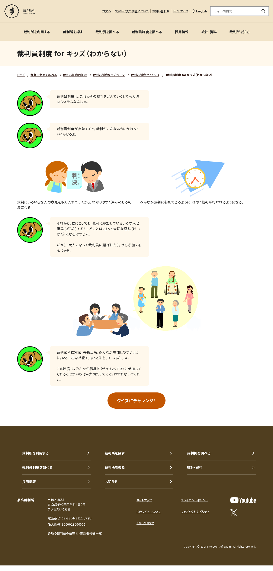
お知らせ (111, 481)
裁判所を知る (239, 31)
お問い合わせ (160, 11)
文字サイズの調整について (132, 11)
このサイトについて (148, 511)
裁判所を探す (73, 31)
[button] (257, 410)
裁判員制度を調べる (147, 31)
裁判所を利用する (37, 31)
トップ (21, 75)
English (201, 11)
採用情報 (182, 31)
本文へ (106, 11)
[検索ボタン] (263, 11)
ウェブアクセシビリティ (195, 511)
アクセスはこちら (59, 509)
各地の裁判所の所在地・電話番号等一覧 (75, 533)
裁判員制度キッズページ (109, 75)
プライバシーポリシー (194, 500)
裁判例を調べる (107, 31)
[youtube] (243, 500)
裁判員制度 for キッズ (145, 75)
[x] (233, 512)
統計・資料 (209, 31)
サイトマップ (180, 11)
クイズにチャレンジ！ (136, 400)
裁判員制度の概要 (75, 75)
